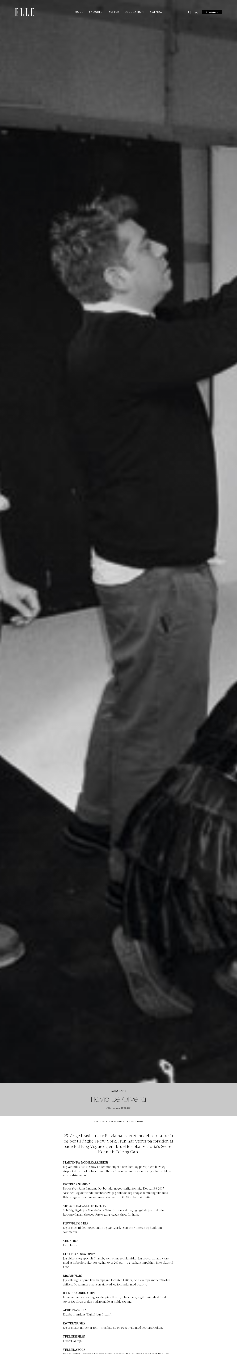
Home (96, 1121)
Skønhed (96, 12)
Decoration (134, 12)
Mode (79, 12)
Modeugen (118, 1091)
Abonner (212, 12)
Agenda (156, 12)
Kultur (114, 12)
